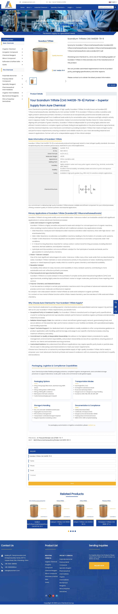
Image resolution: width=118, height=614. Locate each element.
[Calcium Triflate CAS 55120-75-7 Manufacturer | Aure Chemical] (60, 509)
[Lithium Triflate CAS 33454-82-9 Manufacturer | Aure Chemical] (83, 509)
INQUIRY (113, 85)
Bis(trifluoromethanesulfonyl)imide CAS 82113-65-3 (52, 440)
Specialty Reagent (67, 24)
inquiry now (99, 566)
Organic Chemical (8, 49)
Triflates (79, 24)
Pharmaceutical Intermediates (8, 88)
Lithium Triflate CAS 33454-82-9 (83, 523)
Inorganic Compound (10, 52)
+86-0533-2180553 (11, 564)
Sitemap (71, 603)
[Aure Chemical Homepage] (8, 4)
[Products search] (115, 7)
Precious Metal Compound (7, 80)
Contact (78, 7)
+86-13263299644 (11, 567)
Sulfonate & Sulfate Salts (11, 61)
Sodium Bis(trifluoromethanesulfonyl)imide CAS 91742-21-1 (39, 524)
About (29, 7)
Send (72, 483)
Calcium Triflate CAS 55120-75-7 (60, 523)
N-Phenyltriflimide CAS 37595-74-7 (50, 438)
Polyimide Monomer (9, 76)
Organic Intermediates (10, 93)
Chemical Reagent (9, 55)
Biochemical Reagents (10, 96)
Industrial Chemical (41, 7)
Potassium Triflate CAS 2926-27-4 (106, 523)
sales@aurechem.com (28, 2)
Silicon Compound (8, 58)
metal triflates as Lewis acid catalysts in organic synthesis (78, 292)
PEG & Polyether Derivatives (8, 100)
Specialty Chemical (57, 7)
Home (22, 7)
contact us (91, 425)
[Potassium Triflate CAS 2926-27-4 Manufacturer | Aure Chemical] (106, 509)
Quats (4, 65)
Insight (70, 7)
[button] (65, 81)
